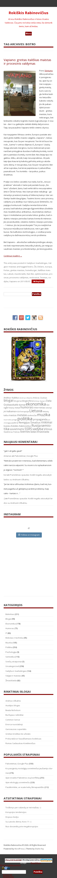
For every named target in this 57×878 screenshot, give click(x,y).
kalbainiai (11, 411)
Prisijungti (7, 874)
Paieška (29, 871)
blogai (8, 400)
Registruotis (8, 876)
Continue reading (13, 255)
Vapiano (13, 281)
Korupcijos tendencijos (15, 812)
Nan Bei (30, 274)
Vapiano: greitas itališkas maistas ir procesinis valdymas (27, 62)
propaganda (40, 419)
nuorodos (7, 420)
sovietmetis (17, 429)
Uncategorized (12, 666)
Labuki (10, 274)
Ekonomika (10, 623)
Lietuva (35, 410)
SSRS (28, 429)
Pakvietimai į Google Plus (26, 456)
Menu (28, 33)
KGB (18, 411)
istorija (49, 407)
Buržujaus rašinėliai (14, 715)
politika (25, 419)
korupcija (24, 411)
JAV (5, 411)
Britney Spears (39, 401)
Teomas (43, 277)
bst (5, 474)
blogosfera (27, 401)
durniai (22, 404)
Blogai (8, 619)
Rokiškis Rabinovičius (28, 13)
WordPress (19, 848)
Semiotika (10, 656)
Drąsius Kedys (12, 817)
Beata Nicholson (13, 710)
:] (4, 498)
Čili (35, 266)
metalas (22, 415)
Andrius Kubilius (11, 397)
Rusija (36, 425)
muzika (43, 414)
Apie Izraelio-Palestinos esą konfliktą (22, 777)
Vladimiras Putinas (12, 432)
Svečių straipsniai (13, 661)
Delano (40, 266)
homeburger (31, 270)
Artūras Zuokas (40, 397)
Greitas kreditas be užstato (18, 733)
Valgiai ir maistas (13, 675)
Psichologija (10, 652)
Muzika (8, 642)
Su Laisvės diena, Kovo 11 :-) (18, 821)
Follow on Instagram (30, 534)
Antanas (7, 456)
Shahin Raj (39, 848)
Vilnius (48, 429)
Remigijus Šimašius (29, 422)
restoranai (34, 277)
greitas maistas (17, 270)
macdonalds (20, 274)
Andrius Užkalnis (25, 398)
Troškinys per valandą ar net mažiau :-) (23, 807)
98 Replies (38, 281)
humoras (26, 407)
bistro (30, 266)
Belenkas (9, 614)
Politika (8, 647)
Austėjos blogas (12, 705)
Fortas (6, 270)
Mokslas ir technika (14, 637)
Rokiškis (7, 426)
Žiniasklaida (11, 680)
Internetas (39, 407)
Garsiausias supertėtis (15, 729)
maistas (13, 415)
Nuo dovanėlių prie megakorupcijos (21, 826)
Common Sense (12, 719)
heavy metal (14, 407)
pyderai (14, 422)
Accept (23, 863)
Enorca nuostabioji (14, 724)
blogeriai (18, 401)
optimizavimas (41, 274)
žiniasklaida (42, 431)
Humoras (9, 628)
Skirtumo (49, 70)
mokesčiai (32, 415)
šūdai (33, 431)
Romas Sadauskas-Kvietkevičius (20, 743)
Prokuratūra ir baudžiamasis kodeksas (23, 738)
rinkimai (46, 422)
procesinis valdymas (18, 277)
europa (48, 266)
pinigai (14, 420)
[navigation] (28, 872)
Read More (36, 863)
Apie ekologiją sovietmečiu (17, 782)
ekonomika (36, 404)
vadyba (38, 429)
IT (6, 633)
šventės (25, 431)
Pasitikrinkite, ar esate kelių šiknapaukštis (24, 787)
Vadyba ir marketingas (37, 263)
